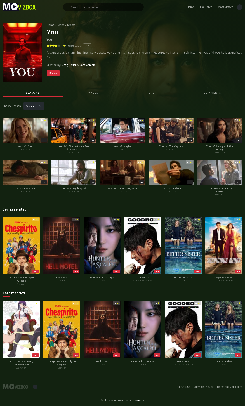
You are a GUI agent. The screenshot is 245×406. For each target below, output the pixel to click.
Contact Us (183, 386)
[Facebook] (239, 7)
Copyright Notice (203, 386)
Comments (212, 92)
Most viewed (225, 7)
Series (61, 25)
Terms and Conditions (229, 386)
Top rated (206, 7)
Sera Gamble (87, 65)
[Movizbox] (20, 7)
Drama (71, 25)
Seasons (33, 92)
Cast (152, 92)
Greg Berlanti (70, 65)
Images (92, 92)
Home (190, 7)
